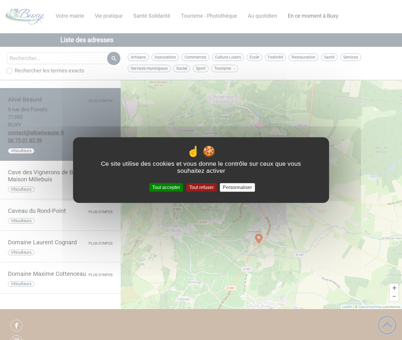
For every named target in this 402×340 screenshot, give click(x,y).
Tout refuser (201, 187)
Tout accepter (166, 187)
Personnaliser (237, 187)
